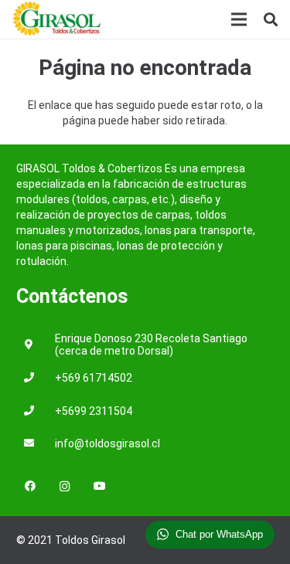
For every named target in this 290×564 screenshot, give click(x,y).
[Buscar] (270, 19)
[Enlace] (57, 19)
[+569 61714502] (35, 378)
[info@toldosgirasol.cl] (35, 444)
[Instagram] (64, 486)
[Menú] (239, 19)
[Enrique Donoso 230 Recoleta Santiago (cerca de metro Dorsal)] (35, 345)
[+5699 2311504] (35, 411)
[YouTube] (99, 486)
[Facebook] (29, 486)
